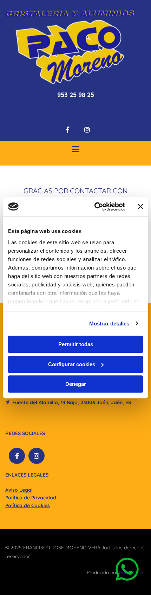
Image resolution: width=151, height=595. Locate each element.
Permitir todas (75, 344)
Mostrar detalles (109, 323)
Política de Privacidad (30, 497)
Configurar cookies (71, 364)
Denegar (75, 384)
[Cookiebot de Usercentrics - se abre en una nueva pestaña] (95, 206)
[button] (75, 150)
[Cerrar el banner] (140, 206)
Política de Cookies (27, 505)
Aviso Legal (19, 490)
